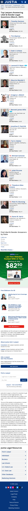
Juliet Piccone (17, 170)
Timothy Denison (17, 21)
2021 (23, 5)
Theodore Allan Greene (16, 186)
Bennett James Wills (18, 110)
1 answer (11, 28)
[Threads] (15, 487)
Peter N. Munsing (18, 202)
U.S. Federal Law (7, 467)
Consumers (4, 345)
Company (14, 497)
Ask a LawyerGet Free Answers (7, 358)
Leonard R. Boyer (17, 65)
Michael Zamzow (18, 156)
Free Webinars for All (8, 290)
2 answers (11, 42)
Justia (2, 5)
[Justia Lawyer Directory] (22, 487)
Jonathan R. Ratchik (18, 126)
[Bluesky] (17, 487)
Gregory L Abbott (17, 95)
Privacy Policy (14, 505)
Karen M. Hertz (17, 216)
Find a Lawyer (5, 373)
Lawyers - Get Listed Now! (14, 385)
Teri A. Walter (16, 141)
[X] (20, 487)
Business (5, 459)
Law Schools (6, 463)
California (3, 237)
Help (14, 499)
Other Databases (7, 474)
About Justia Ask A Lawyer (10, 342)
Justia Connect (14, 491)
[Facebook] (11, 487)
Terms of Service (14, 502)
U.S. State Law (6, 471)
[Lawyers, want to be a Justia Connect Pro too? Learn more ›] (25, 65)
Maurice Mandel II (18, 80)
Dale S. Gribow (16, 51)
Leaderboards (16, 5)
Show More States (6, 250)
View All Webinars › (14, 326)
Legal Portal (14, 494)
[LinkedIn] (6, 487)
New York (3, 243)
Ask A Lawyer (8, 5)
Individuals (5, 455)
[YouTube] (8, 487)
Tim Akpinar (15, 36)
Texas (2, 247)
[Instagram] (13, 487)
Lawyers (3, 349)
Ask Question (14, 366)
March (2, 7)
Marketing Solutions (8, 478)
